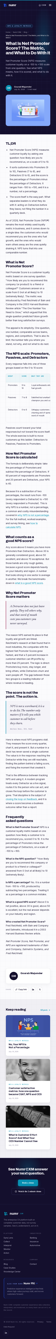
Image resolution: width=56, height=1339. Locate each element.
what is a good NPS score (29, 583)
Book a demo (28, 1183)
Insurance (34, 1241)
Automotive (35, 1245)
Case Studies (9, 1268)
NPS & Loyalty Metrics (19, 26)
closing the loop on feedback (21, 799)
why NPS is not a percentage (33, 515)
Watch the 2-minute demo (29, 1191)
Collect (7, 1241)
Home (8, 32)
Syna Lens (8, 1238)
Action (6, 1253)
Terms (48, 1322)
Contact (33, 1264)
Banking (33, 1238)
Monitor (7, 1249)
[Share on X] (39, 989)
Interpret (7, 1245)
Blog (25, 32)
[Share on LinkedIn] (33, 989)
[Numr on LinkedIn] (6, 1332)
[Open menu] (50, 5)
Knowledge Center (12, 1271)
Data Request (9, 1327)
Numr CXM (17, 32)
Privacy (40, 1322)
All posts (44, 1010)
